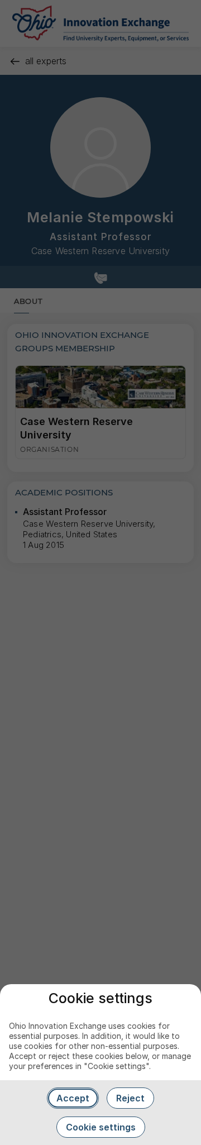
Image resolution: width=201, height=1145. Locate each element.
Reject (130, 1098)
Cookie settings (101, 1127)
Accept (72, 1098)
